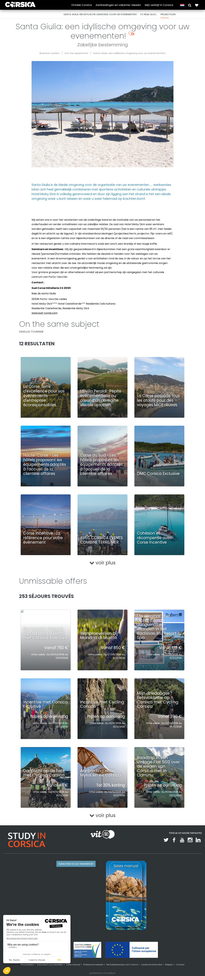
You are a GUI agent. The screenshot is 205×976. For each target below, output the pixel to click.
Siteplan (169, 964)
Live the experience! (76, 53)
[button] (189, 5)
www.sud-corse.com (44, 313)
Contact (180, 964)
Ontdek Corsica (81, 5)
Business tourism (50, 53)
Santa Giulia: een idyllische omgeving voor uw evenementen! (129, 53)
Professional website (93, 964)
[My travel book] (196, 5)
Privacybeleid (27, 964)
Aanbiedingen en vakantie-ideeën (118, 5)
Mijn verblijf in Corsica (159, 5)
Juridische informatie (151, 964)
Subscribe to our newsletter (76, 864)
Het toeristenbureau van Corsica (122, 964)
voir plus (105, 562)
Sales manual (73, 964)
